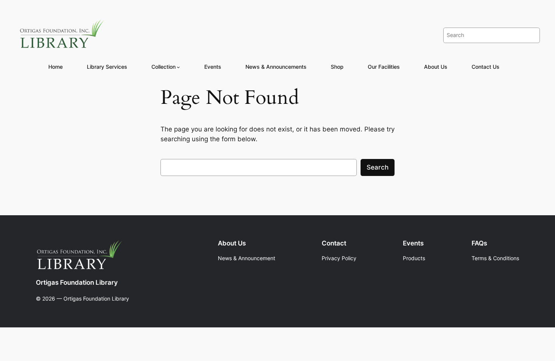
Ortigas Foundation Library (77, 282)
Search (377, 167)
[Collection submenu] (178, 67)
